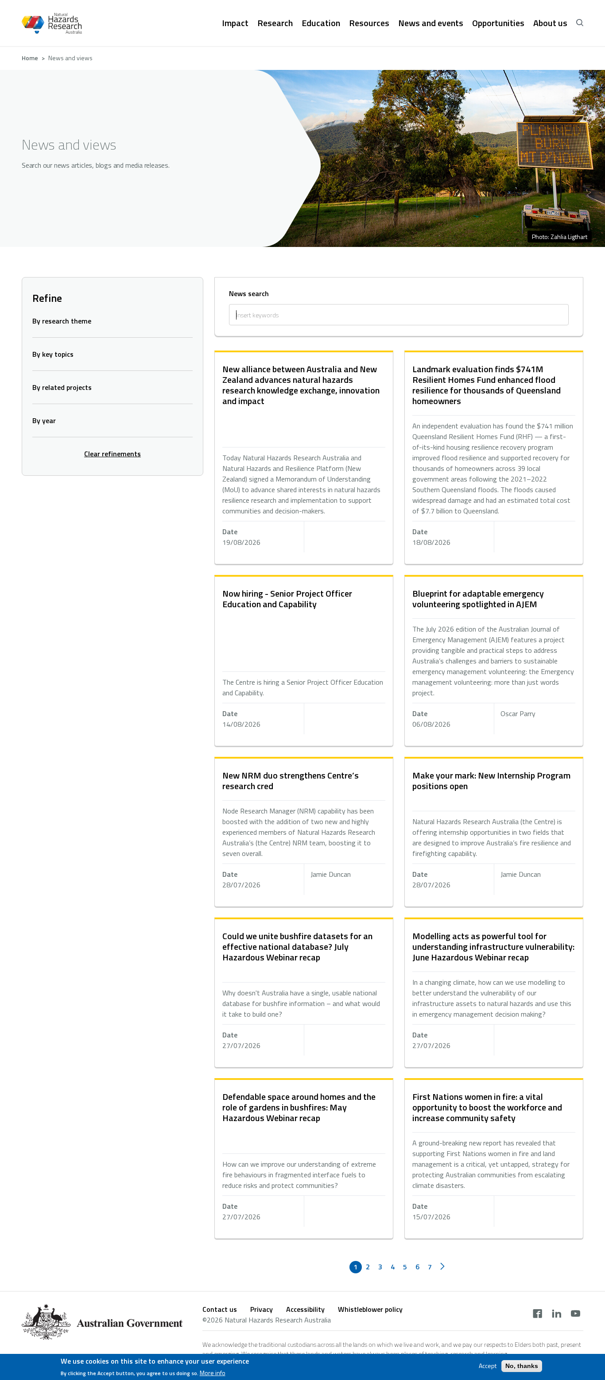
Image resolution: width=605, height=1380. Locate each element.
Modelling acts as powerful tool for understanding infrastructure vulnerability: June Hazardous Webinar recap (493, 946)
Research (275, 23)
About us (550, 23)
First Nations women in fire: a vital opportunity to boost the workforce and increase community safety (487, 1107)
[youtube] (575, 1314)
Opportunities (498, 23)
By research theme (61, 321)
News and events (430, 23)
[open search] (579, 23)
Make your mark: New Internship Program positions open (491, 780)
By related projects (62, 387)
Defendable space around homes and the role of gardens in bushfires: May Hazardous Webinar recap (299, 1107)
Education (321, 23)
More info (212, 1372)
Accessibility (305, 1309)
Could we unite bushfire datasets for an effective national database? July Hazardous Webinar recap (297, 946)
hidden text (304, 458)
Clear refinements (112, 453)
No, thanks (521, 1365)
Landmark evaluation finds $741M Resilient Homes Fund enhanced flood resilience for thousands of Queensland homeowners (486, 385)
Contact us (219, 1309)
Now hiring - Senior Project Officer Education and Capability (287, 598)
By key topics (53, 354)
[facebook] (537, 1314)
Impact (235, 23)
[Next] (442, 1267)
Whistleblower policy (370, 1309)
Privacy (261, 1309)
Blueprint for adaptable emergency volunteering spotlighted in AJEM (478, 598)
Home (30, 57)
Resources (369, 23)
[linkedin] (556, 1314)
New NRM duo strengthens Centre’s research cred (290, 780)
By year (44, 420)
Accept (487, 1365)
